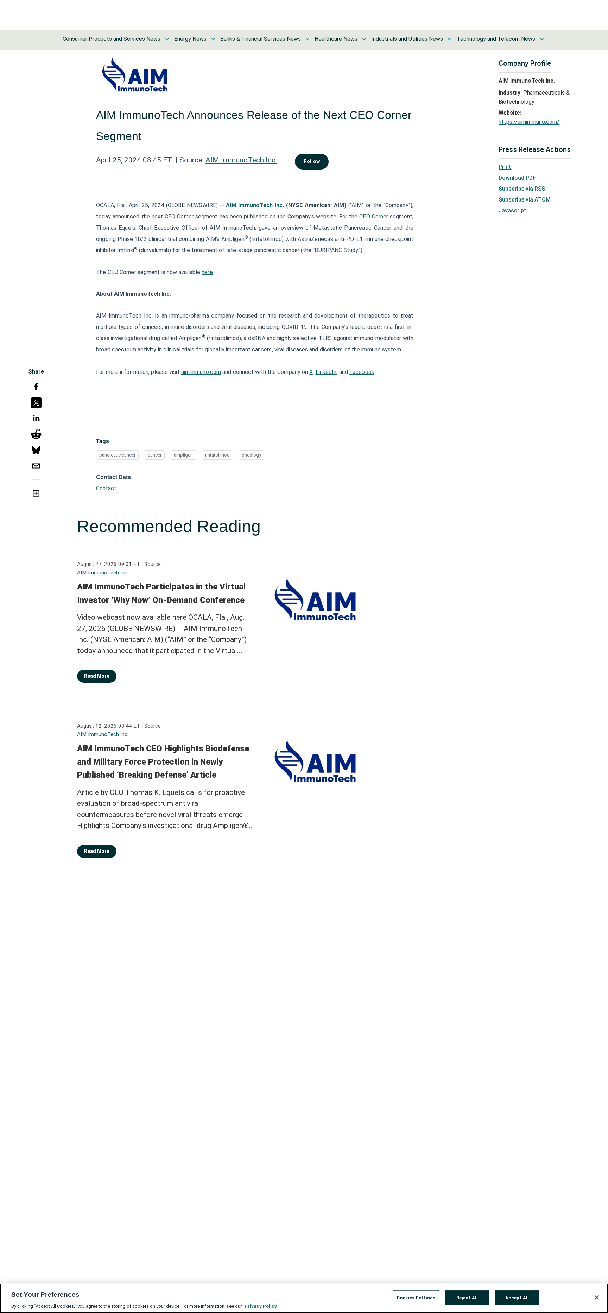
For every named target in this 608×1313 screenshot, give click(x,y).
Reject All (467, 1297)
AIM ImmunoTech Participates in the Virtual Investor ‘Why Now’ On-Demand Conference (161, 593)
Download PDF (517, 177)
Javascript (512, 210)
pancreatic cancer (117, 455)
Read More (96, 676)
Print (505, 167)
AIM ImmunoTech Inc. (241, 160)
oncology (251, 455)
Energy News (190, 39)
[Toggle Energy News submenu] (213, 39)
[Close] (596, 1297)
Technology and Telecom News (496, 39)
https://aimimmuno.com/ (529, 122)
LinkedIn (326, 372)
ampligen (183, 455)
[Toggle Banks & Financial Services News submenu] (307, 39)
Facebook (361, 372)
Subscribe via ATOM (525, 199)
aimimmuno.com (201, 372)
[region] (304, 1298)
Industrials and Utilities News (407, 39)
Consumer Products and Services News (111, 39)
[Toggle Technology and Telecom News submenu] (541, 39)
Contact (106, 488)
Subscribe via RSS (522, 188)
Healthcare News (336, 39)
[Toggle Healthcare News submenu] (364, 39)
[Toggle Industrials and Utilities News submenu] (449, 39)
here (207, 272)
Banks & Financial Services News (260, 39)
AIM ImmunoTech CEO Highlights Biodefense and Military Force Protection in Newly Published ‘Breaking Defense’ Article (163, 762)
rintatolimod (217, 455)
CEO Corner (373, 216)
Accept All (517, 1297)
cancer (155, 455)
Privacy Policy (261, 1305)
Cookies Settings (416, 1297)
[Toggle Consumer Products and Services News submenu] (167, 39)
